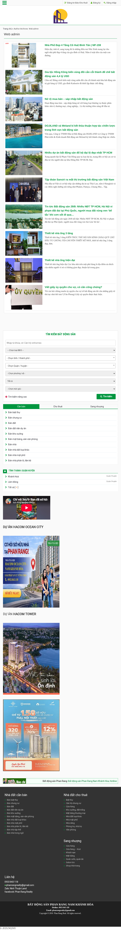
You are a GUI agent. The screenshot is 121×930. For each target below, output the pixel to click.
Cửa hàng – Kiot (73, 849)
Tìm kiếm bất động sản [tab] (60, 334)
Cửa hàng (70, 806)
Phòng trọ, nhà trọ (74, 826)
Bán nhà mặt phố (16, 455)
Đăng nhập (111, 3)
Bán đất (12, 423)
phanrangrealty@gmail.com (20, 885)
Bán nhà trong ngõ (15, 833)
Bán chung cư (15, 417)
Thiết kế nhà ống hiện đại (60, 260)
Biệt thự (69, 800)
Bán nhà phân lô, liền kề (19, 460)
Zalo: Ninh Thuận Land (16, 888)
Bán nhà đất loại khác (18, 450)
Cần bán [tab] (21, 406)
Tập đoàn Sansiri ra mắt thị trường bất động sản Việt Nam (79, 179)
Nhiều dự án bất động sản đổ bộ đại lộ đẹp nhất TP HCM (78, 152)
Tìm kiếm (107, 396)
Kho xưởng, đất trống (75, 810)
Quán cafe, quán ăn (75, 859)
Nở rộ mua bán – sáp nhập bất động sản (69, 99)
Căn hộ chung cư (73, 803)
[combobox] (60, 358)
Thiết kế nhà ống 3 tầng (59, 233)
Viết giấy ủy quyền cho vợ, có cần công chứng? (73, 287)
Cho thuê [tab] (57, 406)
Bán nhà (12, 444)
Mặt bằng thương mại (75, 813)
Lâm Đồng (13, 482)
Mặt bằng (70, 856)
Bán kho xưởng (15, 433)
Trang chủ (7, 29)
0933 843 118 (11, 882)
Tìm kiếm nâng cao (17, 396)
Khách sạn (70, 852)
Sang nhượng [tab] (97, 406)
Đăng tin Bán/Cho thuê (77, 3)
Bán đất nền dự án (17, 428)
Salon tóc (70, 862)
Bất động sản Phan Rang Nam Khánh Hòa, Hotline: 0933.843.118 (83, 781)
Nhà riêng (70, 823)
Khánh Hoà (13, 476)
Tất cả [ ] (13, 487)
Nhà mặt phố (72, 820)
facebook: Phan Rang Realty (19, 891)
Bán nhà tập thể (14, 829)
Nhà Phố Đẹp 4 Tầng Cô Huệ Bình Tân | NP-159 (73, 45)
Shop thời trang (73, 866)
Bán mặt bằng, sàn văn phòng (23, 439)
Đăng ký (96, 3)
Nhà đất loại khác (74, 816)
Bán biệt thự (14, 412)
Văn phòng (71, 829)
